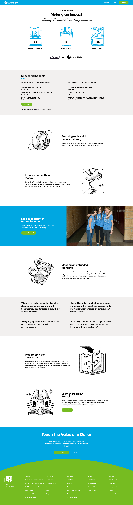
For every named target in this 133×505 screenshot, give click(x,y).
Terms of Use (92, 486)
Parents (69, 483)
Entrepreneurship (30, 497)
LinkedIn (111, 493)
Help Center (91, 479)
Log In (114, 2)
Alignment (49, 479)
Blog (47, 493)
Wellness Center (51, 483)
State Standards (72, 497)
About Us (112, 479)
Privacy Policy (92, 490)
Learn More (106, 2)
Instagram (112, 486)
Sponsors (70, 486)
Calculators (49, 490)
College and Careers (31, 493)
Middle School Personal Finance (34, 483)
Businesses (70, 493)
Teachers (70, 479)
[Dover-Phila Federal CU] (11, 2)
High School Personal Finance (34, 486)
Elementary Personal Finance (34, 479)
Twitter (111, 490)
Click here (36, 109)
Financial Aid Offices (73, 490)
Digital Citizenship (30, 490)
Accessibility (92, 483)
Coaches (49, 486)
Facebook (112, 483)
